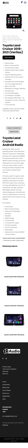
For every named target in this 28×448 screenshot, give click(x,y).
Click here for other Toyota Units (14, 240)
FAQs (4, 399)
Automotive (6, 384)
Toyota (8, 36)
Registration (6, 396)
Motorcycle (6, 387)
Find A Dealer (7, 390)
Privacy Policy (7, 367)
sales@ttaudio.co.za (11, 416)
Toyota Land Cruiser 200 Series (11, 110)
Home (4, 36)
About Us (5, 374)
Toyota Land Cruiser (18, 108)
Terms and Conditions (9, 369)
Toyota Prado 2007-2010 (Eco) (14, 306)
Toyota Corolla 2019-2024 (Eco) (14, 335)
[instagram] (6, 358)
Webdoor (5, 425)
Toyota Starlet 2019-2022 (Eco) (14, 277)
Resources (6, 393)
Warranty (5, 371)
